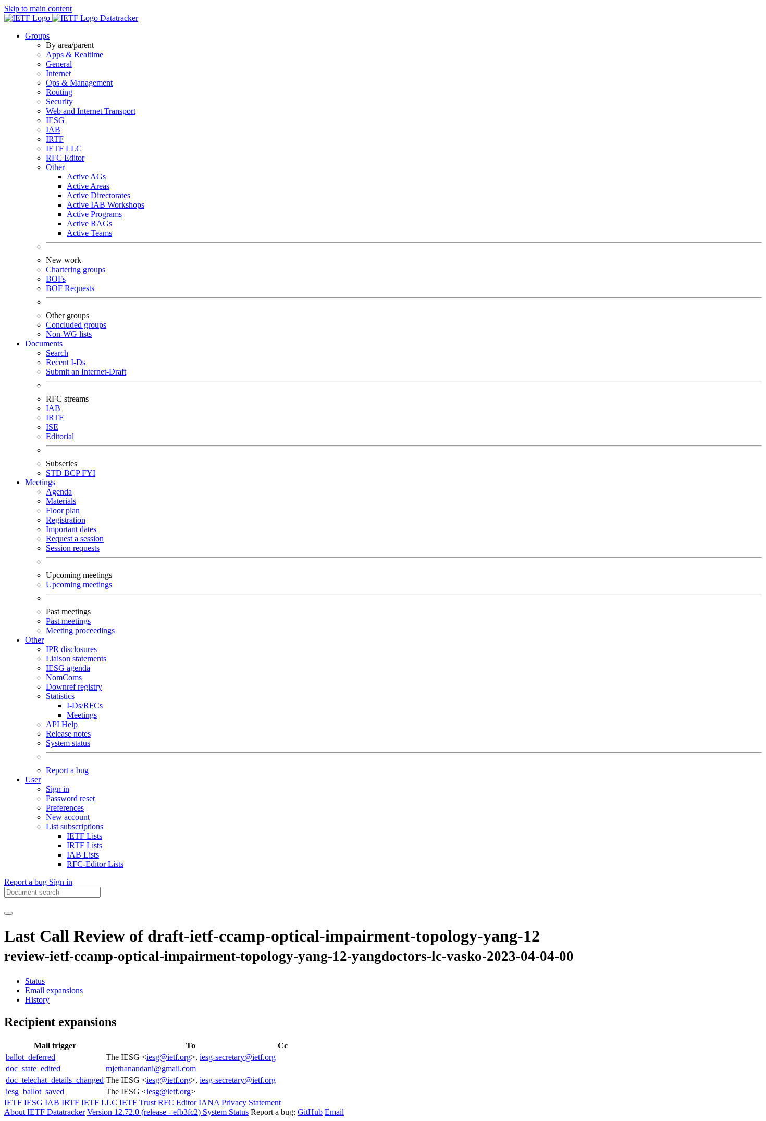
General (59, 63)
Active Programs (94, 214)
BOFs (56, 278)
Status (35, 981)
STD (55, 472)
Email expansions (54, 990)
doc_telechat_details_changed (55, 1080)
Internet (58, 73)
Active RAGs (89, 223)
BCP (73, 472)
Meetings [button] (40, 482)
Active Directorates (98, 195)
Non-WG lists (69, 334)
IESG (55, 120)
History (37, 999)
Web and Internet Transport (90, 110)
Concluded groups (76, 324)
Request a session (75, 538)
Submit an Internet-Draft (86, 371)
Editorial (60, 436)
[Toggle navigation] (8, 913)
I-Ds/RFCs (85, 705)
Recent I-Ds (65, 362)
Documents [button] (44, 343)
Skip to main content (38, 8)
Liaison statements (76, 658)
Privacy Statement (251, 1102)
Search (57, 352)
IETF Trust (137, 1102)
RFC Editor (65, 157)
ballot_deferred (30, 1057)
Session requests (73, 548)
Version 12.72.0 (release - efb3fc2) (145, 1111)
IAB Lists (83, 854)
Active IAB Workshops (105, 204)
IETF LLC (64, 148)
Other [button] (34, 639)
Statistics (60, 696)
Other (55, 167)
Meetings (82, 714)
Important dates (71, 529)
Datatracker (118, 18)
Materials (61, 501)
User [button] (33, 779)
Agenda (59, 491)
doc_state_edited (33, 1068)
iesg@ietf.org (168, 1057)
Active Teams (89, 232)
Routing (59, 92)
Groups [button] (37, 35)
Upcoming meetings (79, 584)
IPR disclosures (71, 649)
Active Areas (88, 186)
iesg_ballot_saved (35, 1091)
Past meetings (68, 621)
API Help (62, 724)
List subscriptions (74, 826)
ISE (52, 427)
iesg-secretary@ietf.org (238, 1057)
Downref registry (74, 686)
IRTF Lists (84, 845)
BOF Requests (70, 288)
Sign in (57, 789)
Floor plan (63, 510)
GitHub (310, 1111)
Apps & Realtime (74, 54)
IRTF (55, 139)
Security (59, 101)
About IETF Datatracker (44, 1111)
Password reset (70, 798)
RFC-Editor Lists (95, 864)
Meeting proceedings (80, 630)
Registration (65, 519)
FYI (88, 472)
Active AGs (86, 176)
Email (334, 1111)
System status (68, 743)
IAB (53, 129)
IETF (13, 1102)
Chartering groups (75, 269)
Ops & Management (79, 82)
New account (68, 817)
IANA (209, 1102)
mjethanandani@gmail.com (151, 1068)
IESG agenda (68, 668)
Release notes (68, 733)
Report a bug (67, 770)
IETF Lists (84, 835)
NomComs (64, 677)
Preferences (65, 807)
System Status (226, 1111)
